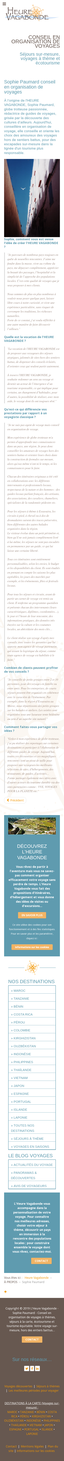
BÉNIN (18, 1006)
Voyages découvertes (18, 1386)
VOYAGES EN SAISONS (31, 1146)
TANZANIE (21, 998)
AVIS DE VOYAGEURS (30, 1186)
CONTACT (41, 1261)
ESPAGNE (21, 1094)
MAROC (19, 990)
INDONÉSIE (22, 1054)
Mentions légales (32, 1446)
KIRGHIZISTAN (25, 1038)
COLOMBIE (22, 1030)
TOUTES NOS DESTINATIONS (22, 1128)
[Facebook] (32, 1368)
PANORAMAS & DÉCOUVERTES (24, 1175)
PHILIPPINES (23, 1062)
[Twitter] (26, 1368)
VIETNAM (21, 1078)
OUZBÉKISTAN (25, 1046)
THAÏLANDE (23, 1070)
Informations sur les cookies (32, 947)
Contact (11, 1446)
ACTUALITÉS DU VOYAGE (33, 1165)
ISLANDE (20, 1109)
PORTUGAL (22, 1101)
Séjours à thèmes (48, 1386)
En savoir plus (32, 915)
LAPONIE (20, 1117)
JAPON (19, 1086)
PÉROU (19, 1022)
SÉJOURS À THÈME (29, 1138)
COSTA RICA (23, 1014)
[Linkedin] (37, 1368)
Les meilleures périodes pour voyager (34, 1390)
